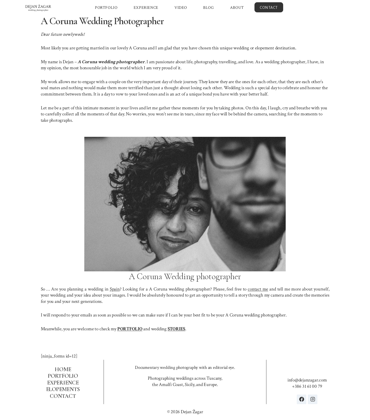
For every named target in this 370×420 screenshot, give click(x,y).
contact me (258, 289)
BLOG (208, 7)
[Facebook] (301, 399)
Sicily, (190, 384)
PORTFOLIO (106, 7)
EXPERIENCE (146, 7)
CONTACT (269, 7)
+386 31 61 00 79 (307, 386)
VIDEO (180, 7)
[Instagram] (312, 399)
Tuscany (213, 378)
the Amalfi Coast (167, 384)
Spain (115, 289)
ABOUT (237, 7)
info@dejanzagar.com (307, 380)
